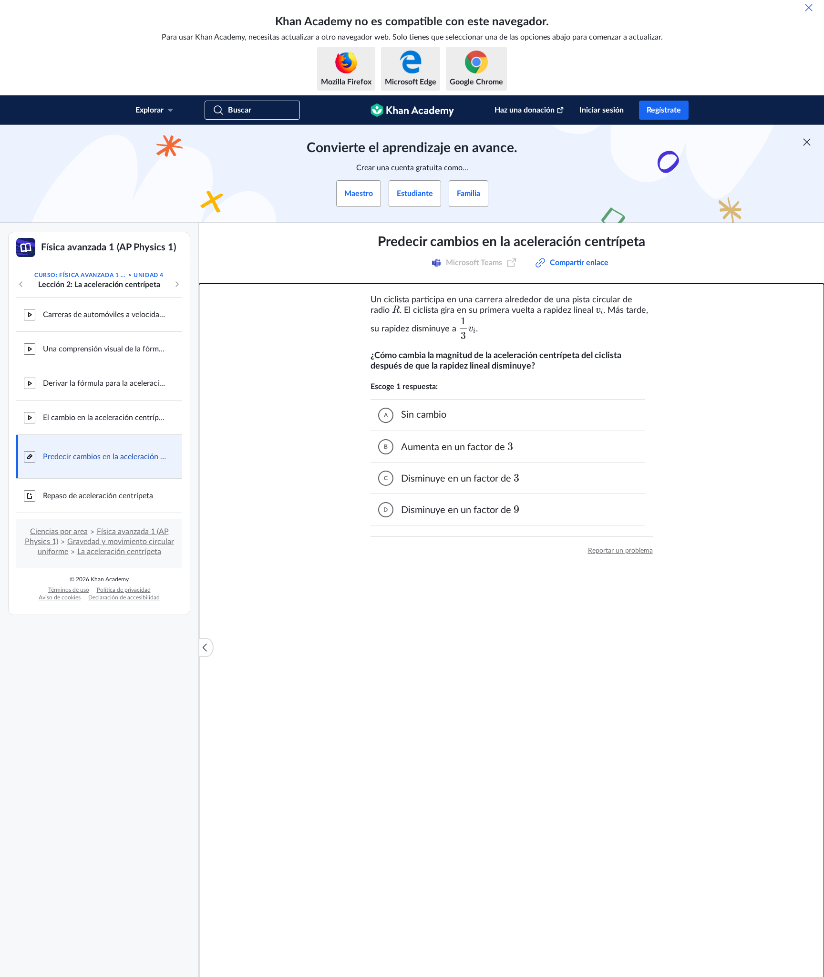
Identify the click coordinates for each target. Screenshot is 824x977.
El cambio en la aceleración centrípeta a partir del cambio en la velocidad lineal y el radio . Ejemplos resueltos (105, 418)
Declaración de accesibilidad (124, 597)
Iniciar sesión (601, 110)
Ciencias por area (59, 531)
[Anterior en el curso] (21, 284)
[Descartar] (808, 7)
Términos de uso (68, 590)
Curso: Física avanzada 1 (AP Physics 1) (80, 275)
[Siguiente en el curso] (177, 284)
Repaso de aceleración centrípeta (98, 496)
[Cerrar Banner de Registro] (806, 142)
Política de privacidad (124, 590)
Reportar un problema (620, 550)
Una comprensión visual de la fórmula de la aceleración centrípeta (105, 349)
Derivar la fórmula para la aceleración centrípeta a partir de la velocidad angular (105, 383)
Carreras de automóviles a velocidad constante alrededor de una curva (105, 315)
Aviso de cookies (60, 597)
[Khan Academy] (412, 110)
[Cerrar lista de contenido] (206, 647)
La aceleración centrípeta (119, 551)
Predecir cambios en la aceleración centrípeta (105, 457)
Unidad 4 (149, 275)
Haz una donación (524, 110)
